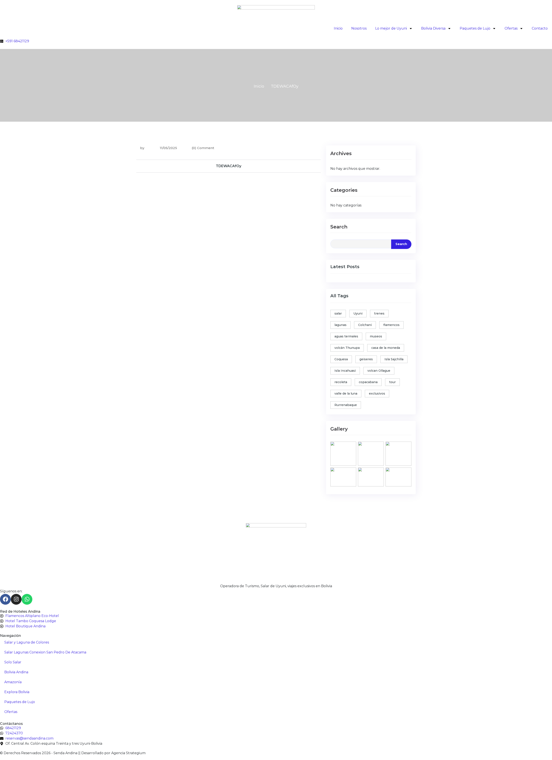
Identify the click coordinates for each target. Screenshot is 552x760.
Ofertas (511, 28)
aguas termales (346, 336)
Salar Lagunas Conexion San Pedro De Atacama (45, 652)
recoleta (340, 382)
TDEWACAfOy (228, 166)
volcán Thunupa (347, 348)
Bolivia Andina (16, 672)
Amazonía (13, 682)
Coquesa (341, 359)
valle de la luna (345, 393)
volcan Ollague (378, 371)
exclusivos (377, 393)
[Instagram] (16, 599)
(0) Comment (203, 148)
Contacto (540, 28)
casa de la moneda (385, 348)
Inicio (338, 28)
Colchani (365, 325)
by (142, 148)
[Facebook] (5, 599)
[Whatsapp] (27, 599)
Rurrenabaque (345, 405)
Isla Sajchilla (393, 359)
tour (392, 382)
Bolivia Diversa (433, 28)
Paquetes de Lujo (475, 28)
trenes (379, 313)
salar (338, 313)
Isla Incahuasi (345, 371)
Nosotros (359, 28)
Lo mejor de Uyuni (391, 28)
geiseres (366, 359)
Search (338, 227)
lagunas (340, 325)
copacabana (368, 382)
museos (376, 336)
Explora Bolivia (16, 692)
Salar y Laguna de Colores (26, 642)
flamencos (391, 325)
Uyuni (357, 313)
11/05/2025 (168, 148)
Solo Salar (12, 662)
